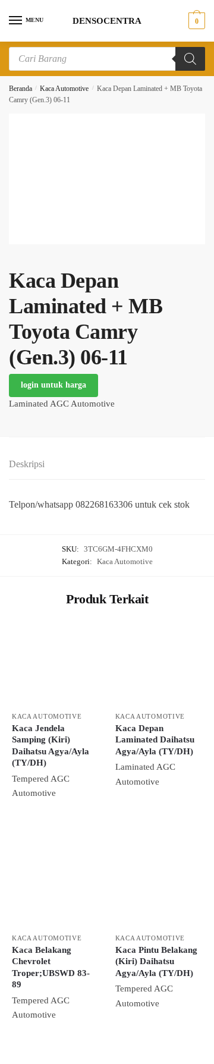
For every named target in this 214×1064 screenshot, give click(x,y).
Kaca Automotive (64, 88)
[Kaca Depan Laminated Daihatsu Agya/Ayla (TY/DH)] (158, 663)
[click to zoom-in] (107, 179)
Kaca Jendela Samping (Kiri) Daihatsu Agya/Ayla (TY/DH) (50, 745)
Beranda (20, 88)
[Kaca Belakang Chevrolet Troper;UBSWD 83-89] (54, 884)
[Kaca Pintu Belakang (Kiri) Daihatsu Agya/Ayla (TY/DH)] (158, 884)
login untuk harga (53, 384)
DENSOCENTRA (107, 21)
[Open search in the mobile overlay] (107, 59)
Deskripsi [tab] (27, 464)
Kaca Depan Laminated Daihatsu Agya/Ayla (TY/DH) (154, 739)
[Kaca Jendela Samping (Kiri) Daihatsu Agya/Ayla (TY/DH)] (54, 663)
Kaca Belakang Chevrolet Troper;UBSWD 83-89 (51, 967)
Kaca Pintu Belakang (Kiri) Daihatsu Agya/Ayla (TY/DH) (156, 961)
